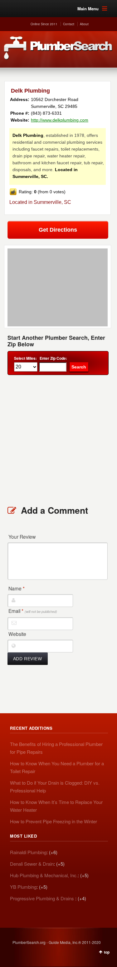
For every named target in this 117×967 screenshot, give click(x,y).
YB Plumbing (23, 886)
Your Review (22, 536)
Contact (68, 24)
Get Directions (58, 230)
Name (16, 588)
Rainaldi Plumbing (28, 852)
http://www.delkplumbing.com (59, 120)
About (84, 24)
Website (17, 633)
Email (32, 610)
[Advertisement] (58, 439)
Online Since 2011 (44, 24)
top (107, 952)
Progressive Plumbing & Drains (42, 898)
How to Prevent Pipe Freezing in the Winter (53, 821)
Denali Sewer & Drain (32, 863)
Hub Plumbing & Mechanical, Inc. (44, 875)
